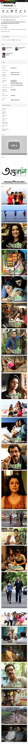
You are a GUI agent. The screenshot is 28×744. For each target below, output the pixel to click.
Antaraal (8, 5)
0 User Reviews (5, 36)
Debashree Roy (9, 53)
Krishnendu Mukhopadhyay (17, 83)
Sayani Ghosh (12, 19)
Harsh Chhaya (6, 19)
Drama (5, 27)
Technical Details (6, 105)
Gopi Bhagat (13, 89)
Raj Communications (15, 74)
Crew (3, 62)
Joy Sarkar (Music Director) (13, 23)
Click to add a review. (16, 40)
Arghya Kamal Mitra (15, 100)
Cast (3, 44)
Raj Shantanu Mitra (15, 72)
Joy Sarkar (13, 95)
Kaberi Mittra (14, 81)
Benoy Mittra (14, 68)
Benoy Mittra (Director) (9, 21)
